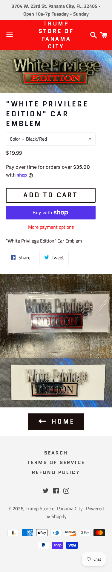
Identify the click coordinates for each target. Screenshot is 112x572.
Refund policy (56, 472)
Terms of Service (56, 462)
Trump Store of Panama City (56, 35)
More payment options (51, 227)
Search (56, 452)
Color (15, 138)
